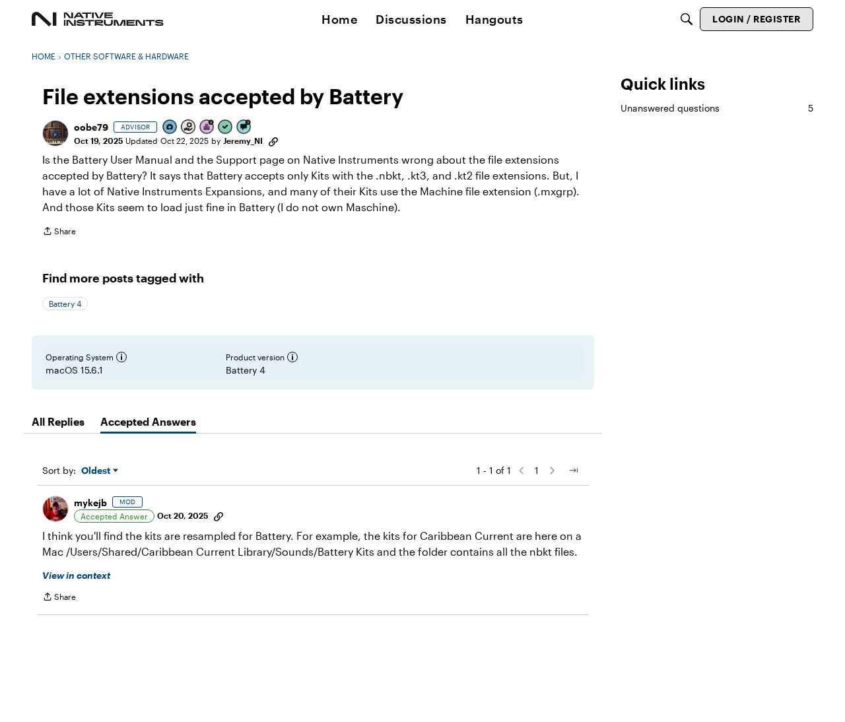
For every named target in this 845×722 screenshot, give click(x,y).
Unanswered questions (717, 108)
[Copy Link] (273, 141)
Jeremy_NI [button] (243, 140)
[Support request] (189, 127)
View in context (76, 575)
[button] (55, 133)
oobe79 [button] (91, 127)
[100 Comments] (244, 127)
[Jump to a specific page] (573, 470)
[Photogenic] (170, 127)
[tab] (58, 421)
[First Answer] (226, 127)
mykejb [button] (90, 502)
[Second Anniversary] (207, 127)
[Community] (98, 19)
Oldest (97, 471)
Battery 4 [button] (65, 303)
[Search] (686, 19)
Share (59, 232)
